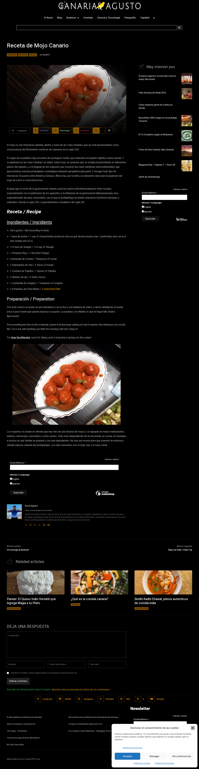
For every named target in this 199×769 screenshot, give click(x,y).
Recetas (23, 54)
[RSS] (121, 699)
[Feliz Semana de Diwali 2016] (186, 93)
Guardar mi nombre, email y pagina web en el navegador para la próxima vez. (44, 672)
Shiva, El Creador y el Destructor (21, 723)
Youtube (160, 699)
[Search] (179, 27)
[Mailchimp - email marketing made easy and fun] (105, 495)
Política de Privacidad (164, 763)
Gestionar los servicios (132, 748)
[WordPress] (44, 524)
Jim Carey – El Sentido (17, 730)
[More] (109, 130)
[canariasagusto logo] (99, 6)
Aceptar (127, 756)
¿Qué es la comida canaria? (89, 599)
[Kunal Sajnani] (14, 515)
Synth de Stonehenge (149, 177)
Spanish (16, 483)
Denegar (154, 756)
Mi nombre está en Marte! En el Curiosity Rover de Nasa (93, 717)
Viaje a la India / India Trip (180, 550)
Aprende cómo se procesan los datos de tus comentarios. (81, 689)
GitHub (68, 699)
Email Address (18, 462)
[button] (192, 727)
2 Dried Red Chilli (51, 289)
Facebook (47, 699)
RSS (128, 699)
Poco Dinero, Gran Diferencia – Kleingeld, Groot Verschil (94, 730)
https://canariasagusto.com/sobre (38, 510)
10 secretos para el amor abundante (23, 737)
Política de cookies (142, 763)
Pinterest (110, 699)
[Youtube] (48, 524)
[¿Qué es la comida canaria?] (99, 582)
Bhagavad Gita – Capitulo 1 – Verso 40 (157, 164)
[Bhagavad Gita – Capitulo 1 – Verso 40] (186, 165)
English (15, 479)
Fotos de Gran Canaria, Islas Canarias (156, 149)
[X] (39, 524)
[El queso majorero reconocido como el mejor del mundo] (186, 78)
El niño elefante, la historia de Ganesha (24, 717)
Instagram (88, 699)
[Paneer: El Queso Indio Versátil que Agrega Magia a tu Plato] (36, 582)
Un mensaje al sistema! (18, 550)
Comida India (14, 608)
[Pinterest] (101, 699)
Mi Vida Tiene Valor (15, 744)
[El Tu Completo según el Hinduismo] (186, 135)
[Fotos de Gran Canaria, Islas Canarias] (186, 150)
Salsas (33, 54)
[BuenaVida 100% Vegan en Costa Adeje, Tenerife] (186, 120)
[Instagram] (30, 524)
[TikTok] (35, 524)
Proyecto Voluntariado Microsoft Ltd (85, 723)
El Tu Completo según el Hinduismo (156, 134)
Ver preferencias (181, 756)
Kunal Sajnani (31, 505)
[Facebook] (26, 524)
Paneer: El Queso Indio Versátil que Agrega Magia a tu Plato (31, 601)
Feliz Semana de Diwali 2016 (152, 92)
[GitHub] (60, 699)
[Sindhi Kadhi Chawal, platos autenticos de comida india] (163, 582)
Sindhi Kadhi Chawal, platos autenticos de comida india (161, 601)
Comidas (12, 54)
